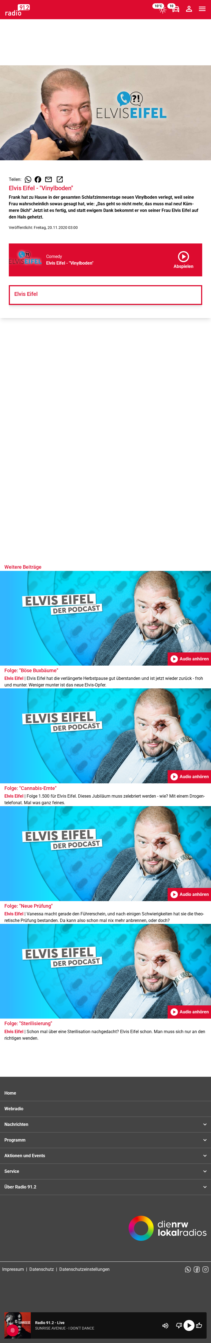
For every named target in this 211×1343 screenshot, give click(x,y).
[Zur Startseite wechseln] (17, 10)
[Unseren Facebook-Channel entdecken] (196, 1269)
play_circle (189, 1325)
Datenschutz (41, 1269)
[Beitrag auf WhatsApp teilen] (28, 179)
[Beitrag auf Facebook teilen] (38, 179)
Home (10, 1093)
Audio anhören (189, 659)
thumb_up (199, 1325)
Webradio (13, 1108)
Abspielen (183, 259)
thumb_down (179, 1325)
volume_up (165, 1326)
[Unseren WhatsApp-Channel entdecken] (188, 1269)
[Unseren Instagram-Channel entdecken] (205, 1269)
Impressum (13, 1269)
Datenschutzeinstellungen (84, 1269)
